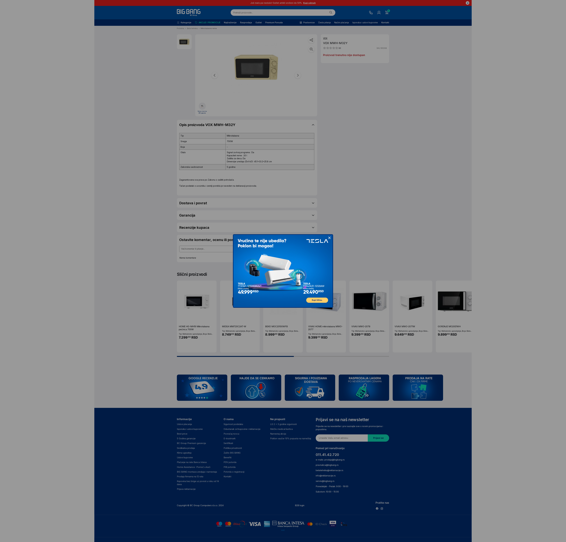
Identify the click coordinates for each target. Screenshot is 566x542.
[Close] (329, 238)
